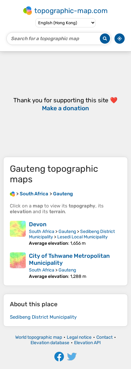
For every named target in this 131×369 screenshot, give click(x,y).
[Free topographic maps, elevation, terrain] (12, 194)
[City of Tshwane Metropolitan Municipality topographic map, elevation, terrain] (18, 265)
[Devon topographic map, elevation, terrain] (18, 233)
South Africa (41, 231)
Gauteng (67, 231)
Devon (37, 224)
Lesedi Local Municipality (82, 237)
